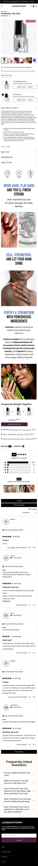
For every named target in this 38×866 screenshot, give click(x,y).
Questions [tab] (19, 446)
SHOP (3, 847)
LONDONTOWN (6, 852)
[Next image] (34, 36)
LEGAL (4, 861)
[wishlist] (34, 6)
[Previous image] (3, 36)
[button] (6, 16)
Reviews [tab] (6, 446)
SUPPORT (4, 856)
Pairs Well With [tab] (6, 75)
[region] (19, 91)
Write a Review (22, 505)
